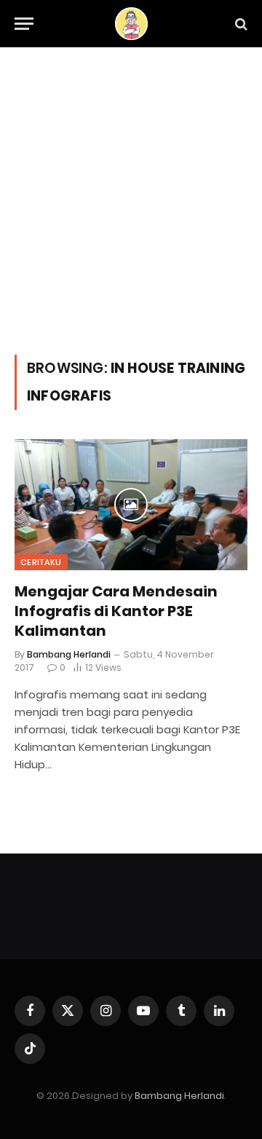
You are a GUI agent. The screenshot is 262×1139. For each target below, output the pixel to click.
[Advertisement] (131, 216)
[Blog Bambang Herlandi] (131, 23)
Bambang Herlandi (179, 1096)
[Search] (239, 23)
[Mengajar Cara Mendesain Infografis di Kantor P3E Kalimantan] (131, 504)
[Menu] (24, 23)
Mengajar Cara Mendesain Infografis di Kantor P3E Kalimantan (116, 611)
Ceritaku (41, 562)
